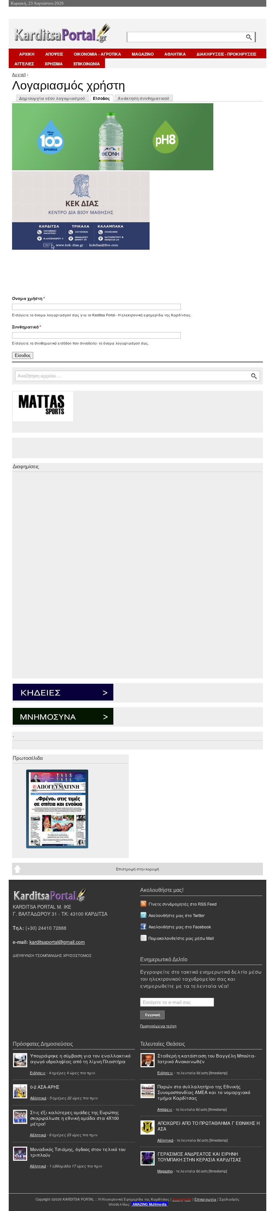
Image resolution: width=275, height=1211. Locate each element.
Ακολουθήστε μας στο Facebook (180, 926)
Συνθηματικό (26, 327)
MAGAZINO (143, 54)
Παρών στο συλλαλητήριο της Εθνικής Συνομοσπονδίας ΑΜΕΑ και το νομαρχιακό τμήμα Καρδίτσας (204, 1092)
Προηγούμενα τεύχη (158, 1025)
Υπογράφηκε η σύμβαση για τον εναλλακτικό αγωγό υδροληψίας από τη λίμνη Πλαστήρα (80, 1058)
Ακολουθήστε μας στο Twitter (177, 915)
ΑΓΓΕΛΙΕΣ (24, 64)
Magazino (165, 1170)
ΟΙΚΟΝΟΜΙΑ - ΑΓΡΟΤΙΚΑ (97, 54)
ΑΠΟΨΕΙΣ (54, 54)
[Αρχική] (62, 32)
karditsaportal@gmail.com (57, 941)
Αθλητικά (38, 1097)
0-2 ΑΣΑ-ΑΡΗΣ (44, 1087)
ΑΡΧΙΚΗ (27, 54)
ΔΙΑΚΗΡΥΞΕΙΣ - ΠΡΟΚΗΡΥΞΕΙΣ (226, 54)
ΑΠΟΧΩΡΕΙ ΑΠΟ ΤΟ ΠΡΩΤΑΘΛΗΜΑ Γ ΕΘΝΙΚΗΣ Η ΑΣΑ (209, 1126)
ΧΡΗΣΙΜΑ (54, 64)
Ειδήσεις (38, 1072)
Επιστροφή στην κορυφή (137, 868)
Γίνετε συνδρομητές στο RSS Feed (183, 904)
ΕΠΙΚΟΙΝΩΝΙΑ (86, 64)
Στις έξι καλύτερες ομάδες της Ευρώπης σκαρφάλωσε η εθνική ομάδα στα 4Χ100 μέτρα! (74, 1118)
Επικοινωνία (205, 1199)
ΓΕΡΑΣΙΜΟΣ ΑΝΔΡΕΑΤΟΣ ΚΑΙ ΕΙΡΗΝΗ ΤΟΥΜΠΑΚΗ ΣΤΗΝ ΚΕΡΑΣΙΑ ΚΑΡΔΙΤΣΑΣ (199, 1157)
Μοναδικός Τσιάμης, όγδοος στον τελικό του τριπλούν (77, 1152)
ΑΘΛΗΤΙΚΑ (175, 54)
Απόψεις (164, 1109)
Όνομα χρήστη (28, 298)
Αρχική (19, 74)
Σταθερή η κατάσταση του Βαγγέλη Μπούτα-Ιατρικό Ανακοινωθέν (207, 1058)
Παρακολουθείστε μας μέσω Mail (181, 938)
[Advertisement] (131, 269)
